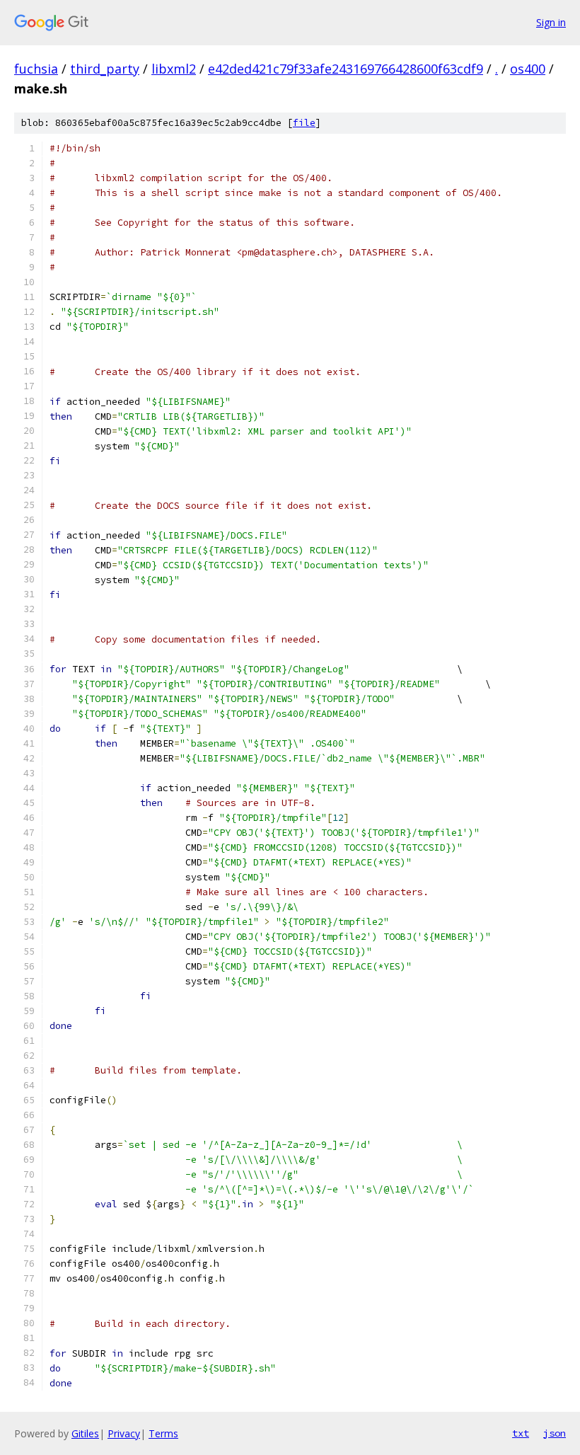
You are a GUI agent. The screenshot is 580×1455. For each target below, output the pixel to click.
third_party (104, 68)
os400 (527, 68)
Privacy (124, 1433)
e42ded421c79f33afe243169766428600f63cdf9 (345, 68)
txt (520, 1433)
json (554, 1433)
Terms (163, 1433)
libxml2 (173, 68)
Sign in (551, 22)
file (304, 123)
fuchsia (36, 68)
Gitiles (85, 1433)
